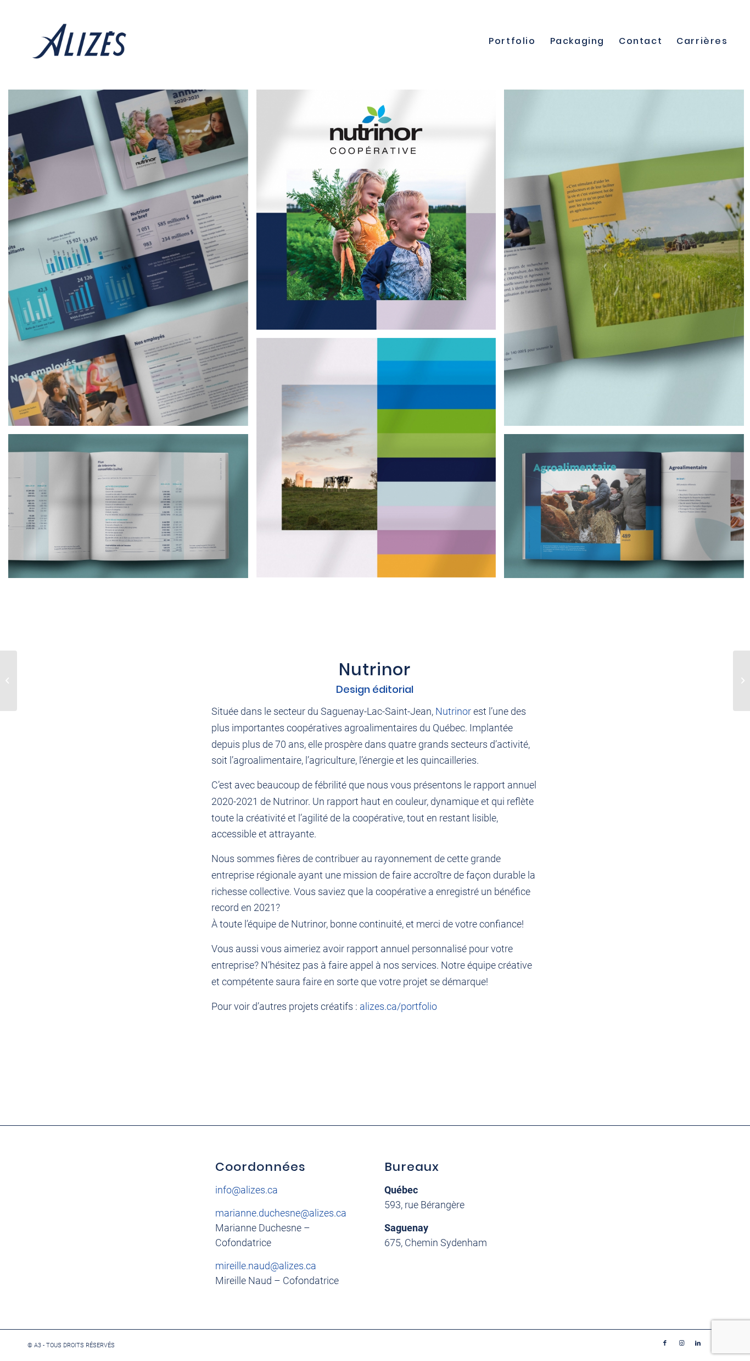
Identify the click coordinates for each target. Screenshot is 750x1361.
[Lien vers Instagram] (681, 1343)
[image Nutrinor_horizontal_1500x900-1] (132, 510)
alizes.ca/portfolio (398, 1006)
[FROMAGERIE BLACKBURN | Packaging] (8, 681)
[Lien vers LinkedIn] (698, 1343)
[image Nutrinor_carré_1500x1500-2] (380, 214)
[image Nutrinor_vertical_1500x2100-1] (132, 262)
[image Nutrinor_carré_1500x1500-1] (380, 462)
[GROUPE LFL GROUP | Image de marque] (741, 681)
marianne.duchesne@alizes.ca (280, 1213)
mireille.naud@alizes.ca (265, 1265)
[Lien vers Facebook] (665, 1343)
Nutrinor (453, 711)
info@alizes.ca (246, 1190)
